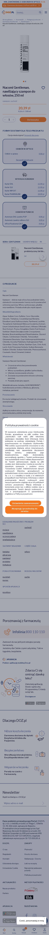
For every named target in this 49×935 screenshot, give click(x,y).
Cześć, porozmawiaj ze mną (31, 921)
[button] (44, 918)
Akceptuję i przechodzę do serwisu (24, 509)
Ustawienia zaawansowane (25, 503)
